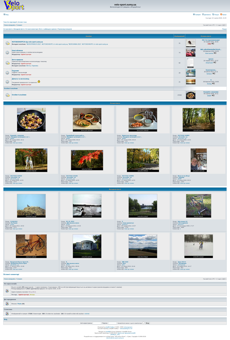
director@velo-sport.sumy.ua (115, 338)
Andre (12, 224)
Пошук (216, 14)
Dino (124, 263)
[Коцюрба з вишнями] (191, 98)
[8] (191, 84)
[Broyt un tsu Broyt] (198, 171)
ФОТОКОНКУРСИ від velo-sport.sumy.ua (27, 42)
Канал (224, 14)
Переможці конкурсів (65, 29)
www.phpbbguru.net (126, 328)
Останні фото (8, 29)
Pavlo (19, 303)
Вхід (6, 14)
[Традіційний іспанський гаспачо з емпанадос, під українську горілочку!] (87, 131)
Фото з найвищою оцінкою (48, 29)
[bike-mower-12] (198, 217)
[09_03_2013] (87, 217)
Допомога (207, 14)
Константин (209, 53)
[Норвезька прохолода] (142, 131)
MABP (209, 96)
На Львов (14, 223)
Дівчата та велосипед (20, 79)
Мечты (28, 65)
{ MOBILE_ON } (115, 334)
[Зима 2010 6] (198, 257)
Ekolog (209, 84)
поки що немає (17, 142)
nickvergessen (128, 327)
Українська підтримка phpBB (126, 333)
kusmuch (125, 224)
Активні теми (22, 22)
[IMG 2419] (142, 257)
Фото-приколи (17, 60)
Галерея (198, 14)
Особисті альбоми (11, 88)
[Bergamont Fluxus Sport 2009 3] (31, 257)
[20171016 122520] (31, 171)
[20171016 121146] (87, 170)
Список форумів (9, 25)
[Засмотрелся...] (191, 76)
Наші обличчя (17, 50)
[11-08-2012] (31, 217)
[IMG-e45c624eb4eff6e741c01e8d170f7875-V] (191, 56)
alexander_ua (182, 137)
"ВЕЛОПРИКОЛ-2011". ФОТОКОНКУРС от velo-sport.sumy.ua (47, 44)
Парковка (35, 65)
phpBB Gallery (109, 327)
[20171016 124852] (198, 131)
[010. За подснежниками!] (191, 47)
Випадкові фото (19, 29)
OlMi (209, 44)
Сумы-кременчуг (128, 223)
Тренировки (182, 263)
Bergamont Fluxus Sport (19, 263)
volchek (86, 313)
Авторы (32, 294)
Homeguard (181, 265)
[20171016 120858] (143, 171)
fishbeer (209, 74)
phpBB (108, 331)
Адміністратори (26, 54)
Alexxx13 (180, 224)
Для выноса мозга (73, 223)
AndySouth (209, 63)
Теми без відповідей (10, 22)
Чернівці (181, 177)
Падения (15, 71)
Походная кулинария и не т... (20, 137)
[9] (142, 217)
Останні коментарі (31, 29)
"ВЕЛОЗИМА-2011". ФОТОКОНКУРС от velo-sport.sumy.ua (88, 44)
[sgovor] (190, 67)
